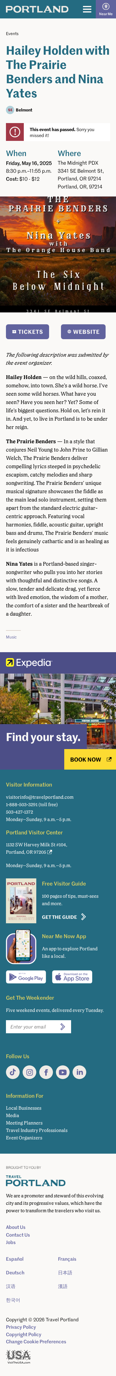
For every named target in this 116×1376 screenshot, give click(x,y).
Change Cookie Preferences (36, 1341)
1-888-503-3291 (21, 804)
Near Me (106, 13)
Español (14, 1259)
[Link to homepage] (37, 9)
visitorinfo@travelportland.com (39, 797)
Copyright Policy (23, 1334)
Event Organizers (24, 1138)
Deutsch (15, 1272)
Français (67, 1259)
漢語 (63, 1286)
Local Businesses (23, 1108)
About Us (16, 1227)
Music (11, 637)
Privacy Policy (21, 1327)
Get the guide (59, 916)
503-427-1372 (19, 812)
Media (12, 1115)
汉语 (10, 1286)
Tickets (30, 332)
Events (12, 33)
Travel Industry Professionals (37, 1130)
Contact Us (18, 1235)
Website (86, 332)
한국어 (13, 1300)
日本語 (65, 1272)
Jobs (11, 1242)
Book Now (85, 759)
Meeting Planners (24, 1123)
